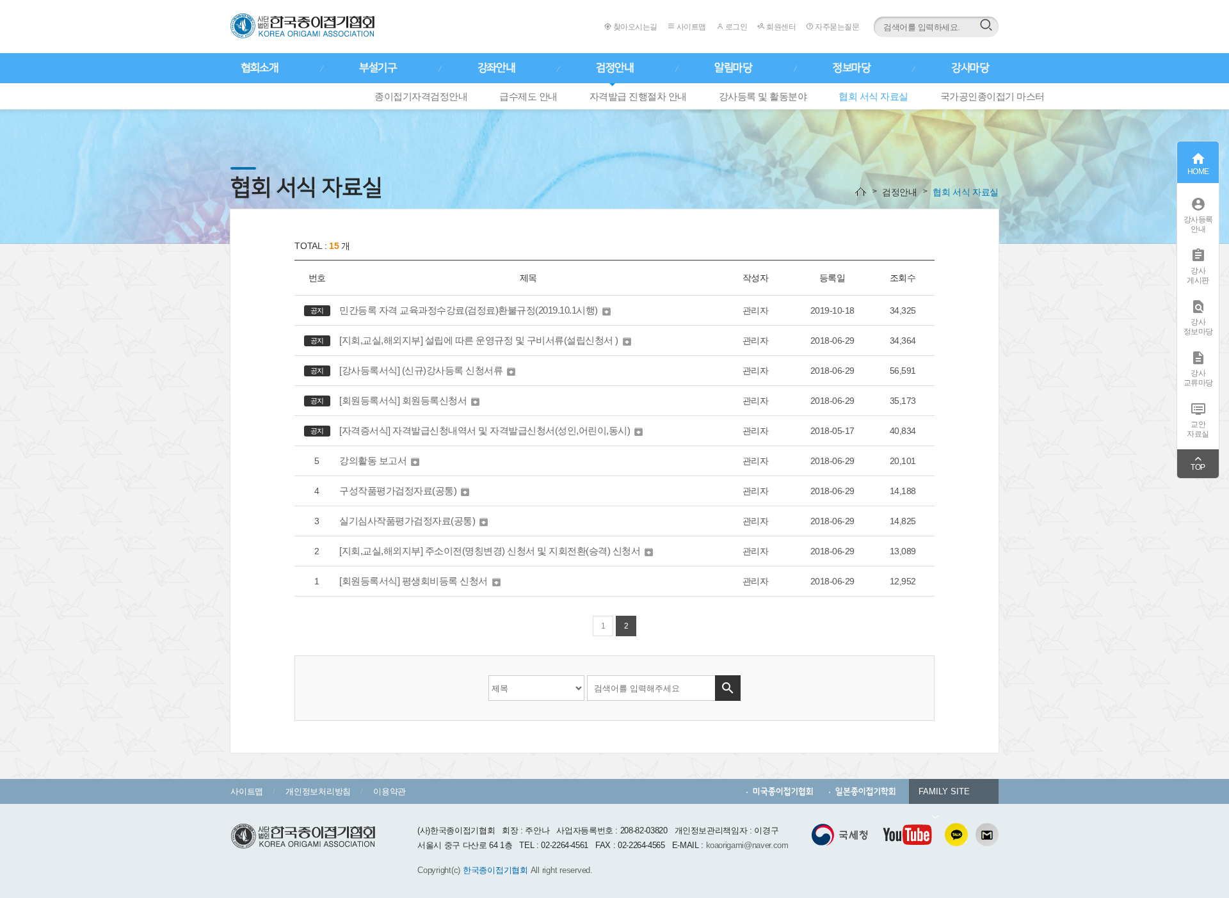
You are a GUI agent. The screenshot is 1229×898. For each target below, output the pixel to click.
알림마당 (732, 68)
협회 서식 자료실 (873, 96)
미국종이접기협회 (783, 791)
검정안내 (614, 68)
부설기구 (377, 68)
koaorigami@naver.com (747, 845)
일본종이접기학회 (865, 791)
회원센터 (780, 26)
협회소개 (259, 68)
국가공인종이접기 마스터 (992, 96)
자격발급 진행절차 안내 (638, 96)
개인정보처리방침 (318, 791)
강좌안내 (496, 68)
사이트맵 (690, 26)
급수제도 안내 (528, 96)
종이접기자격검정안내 (420, 96)
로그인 (735, 26)
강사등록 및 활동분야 (763, 96)
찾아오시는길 (634, 26)
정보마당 (851, 68)
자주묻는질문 (836, 26)
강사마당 (969, 68)
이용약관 (389, 791)
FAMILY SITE (944, 791)
